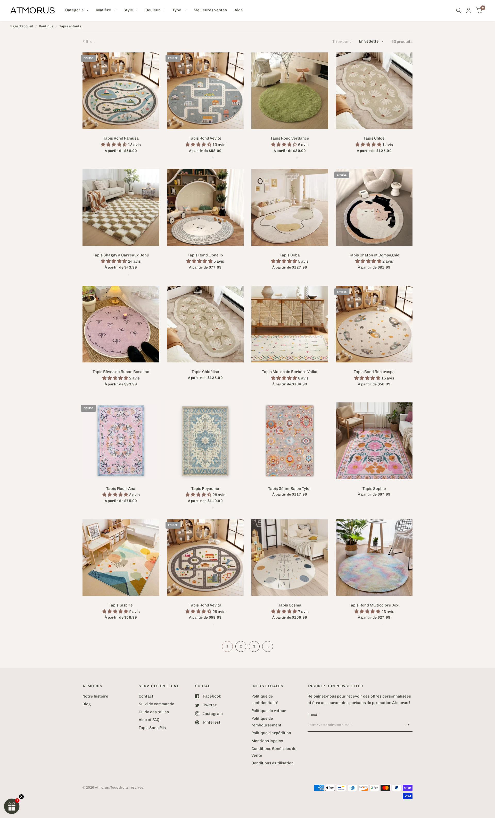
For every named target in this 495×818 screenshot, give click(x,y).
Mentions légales (267, 741)
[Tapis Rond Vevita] (205, 557)
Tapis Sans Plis (152, 727)
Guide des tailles (154, 712)
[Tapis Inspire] (120, 557)
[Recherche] (458, 10)
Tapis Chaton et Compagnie (374, 255)
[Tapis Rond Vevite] (205, 90)
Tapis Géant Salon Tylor (289, 488)
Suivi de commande (156, 704)
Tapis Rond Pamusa (121, 138)
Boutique (46, 26)
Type (176, 10)
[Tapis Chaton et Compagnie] (374, 207)
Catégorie (74, 10)
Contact (146, 696)
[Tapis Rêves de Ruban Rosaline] (120, 324)
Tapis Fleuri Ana (120, 488)
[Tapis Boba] (289, 207)
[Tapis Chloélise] (205, 324)
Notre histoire (95, 696)
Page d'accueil (21, 26)
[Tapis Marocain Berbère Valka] (289, 324)
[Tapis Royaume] (205, 440)
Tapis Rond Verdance (289, 138)
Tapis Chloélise (205, 371)
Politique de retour (268, 710)
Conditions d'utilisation (272, 763)
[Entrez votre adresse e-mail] (407, 725)
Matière (103, 10)
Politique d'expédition (271, 733)
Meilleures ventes (210, 10)
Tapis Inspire (121, 605)
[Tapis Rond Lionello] (205, 207)
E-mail (313, 715)
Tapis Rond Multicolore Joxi (374, 605)
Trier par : (341, 41)
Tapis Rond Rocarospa (374, 371)
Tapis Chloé (374, 138)
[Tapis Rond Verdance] (289, 90)
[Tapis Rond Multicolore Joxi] (374, 557)
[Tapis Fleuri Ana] (120, 440)
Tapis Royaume (205, 488)
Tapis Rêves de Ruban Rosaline (121, 371)
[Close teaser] (21, 796)
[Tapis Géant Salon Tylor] (289, 440)
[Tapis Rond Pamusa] (120, 90)
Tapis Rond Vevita (205, 605)
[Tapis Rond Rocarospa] (374, 324)
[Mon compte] (469, 10)
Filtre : (88, 41)
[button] (12, 806)
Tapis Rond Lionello (205, 255)
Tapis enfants (70, 26)
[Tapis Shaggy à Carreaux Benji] (120, 207)
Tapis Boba (290, 255)
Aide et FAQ (149, 719)
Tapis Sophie (374, 488)
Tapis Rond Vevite (205, 138)
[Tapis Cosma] (289, 557)
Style (128, 10)
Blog (86, 704)
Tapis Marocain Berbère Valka (289, 371)
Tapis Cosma (289, 605)
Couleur (152, 10)
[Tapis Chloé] (374, 90)
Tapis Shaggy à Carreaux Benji (121, 255)
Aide (239, 10)
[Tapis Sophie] (374, 440)
